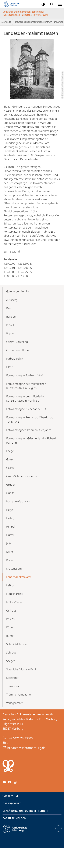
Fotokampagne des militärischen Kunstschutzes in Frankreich (26, 398)
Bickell (10, 325)
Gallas (10, 468)
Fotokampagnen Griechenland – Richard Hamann (31, 440)
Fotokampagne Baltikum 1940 (24, 375)
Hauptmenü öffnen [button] (59, 4)
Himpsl (10, 526)
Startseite (6, 21)
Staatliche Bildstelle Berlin (21, 669)
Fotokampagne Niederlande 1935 (26, 409)
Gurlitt (10, 493)
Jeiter (9, 543)
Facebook (4, 782)
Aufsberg (11, 300)
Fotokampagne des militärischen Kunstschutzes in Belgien (26, 386)
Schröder (12, 652)
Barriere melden (14, 818)
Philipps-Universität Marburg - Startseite (13, 4)
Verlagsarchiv (14, 703)
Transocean (13, 686)
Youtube (9, 782)
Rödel (9, 627)
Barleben (11, 316)
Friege (10, 451)
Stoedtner (12, 677)
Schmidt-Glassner (17, 644)
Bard (9, 308)
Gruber (10, 484)
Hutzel (10, 535)
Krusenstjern (14, 568)
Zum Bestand (12, 251)
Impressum (10, 796)
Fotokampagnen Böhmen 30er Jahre (28, 430)
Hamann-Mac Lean (18, 501)
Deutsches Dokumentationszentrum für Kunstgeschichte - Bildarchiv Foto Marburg (59, 13)
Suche (51, 4)
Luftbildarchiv (14, 593)
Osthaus (11, 610)
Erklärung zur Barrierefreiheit (25, 810)
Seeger (10, 661)
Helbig (10, 518)
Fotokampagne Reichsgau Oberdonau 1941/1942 (29, 419)
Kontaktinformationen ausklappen (58, 829)
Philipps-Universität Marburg (20, 833)
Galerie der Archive (17, 291)
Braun (10, 333)
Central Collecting (17, 342)
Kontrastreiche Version (43, 4)
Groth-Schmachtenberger (22, 476)
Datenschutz (12, 803)
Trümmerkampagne (18, 694)
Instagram (15, 782)
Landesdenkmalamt (18, 577)
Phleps (10, 619)
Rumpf (10, 635)
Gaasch (10, 459)
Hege (9, 509)
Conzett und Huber (18, 350)
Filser (9, 367)
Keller (9, 551)
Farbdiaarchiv (14, 358)
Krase (9, 560)
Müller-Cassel (14, 602)
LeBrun (10, 585)
